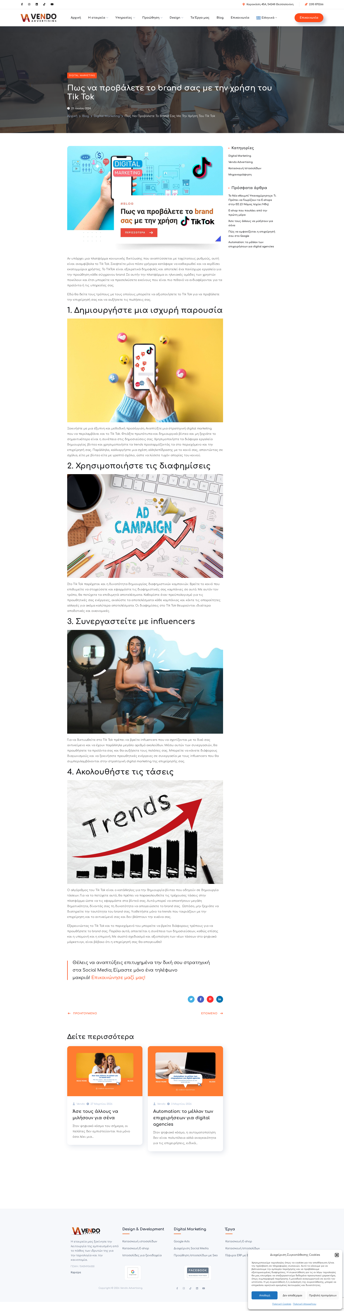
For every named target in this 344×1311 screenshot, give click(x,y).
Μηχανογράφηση (240, 174)
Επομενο (209, 1013)
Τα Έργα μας (199, 17)
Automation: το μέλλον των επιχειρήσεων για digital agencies (183, 1118)
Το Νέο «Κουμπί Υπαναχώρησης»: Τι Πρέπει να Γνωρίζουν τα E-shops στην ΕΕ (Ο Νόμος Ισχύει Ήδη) (252, 200)
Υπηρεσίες (123, 17)
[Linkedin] (197, 1288)
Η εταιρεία (96, 17)
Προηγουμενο (85, 1013)
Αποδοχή (264, 1295)
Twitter (191, 999)
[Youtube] (203, 1288)
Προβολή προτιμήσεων (323, 1295)
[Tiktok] (190, 1288)
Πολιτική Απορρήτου (304, 1304)
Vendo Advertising (240, 162)
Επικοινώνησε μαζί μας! (118, 977)
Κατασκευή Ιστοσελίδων (244, 168)
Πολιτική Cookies (281, 1304)
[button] (337, 1255)
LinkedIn (219, 999)
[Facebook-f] (177, 1288)
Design (175, 17)
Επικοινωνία (240, 17)
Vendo (80, 1104)
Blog (220, 17)
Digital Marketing (82, 75)
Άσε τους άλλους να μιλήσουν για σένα (95, 1114)
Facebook (200, 999)
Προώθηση (150, 17)
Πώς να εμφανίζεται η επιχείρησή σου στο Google (251, 233)
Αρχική (76, 17)
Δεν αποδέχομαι (292, 1295)
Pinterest (210, 999)
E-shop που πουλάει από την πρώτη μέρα (247, 212)
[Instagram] (183, 1288)
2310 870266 (316, 4)
